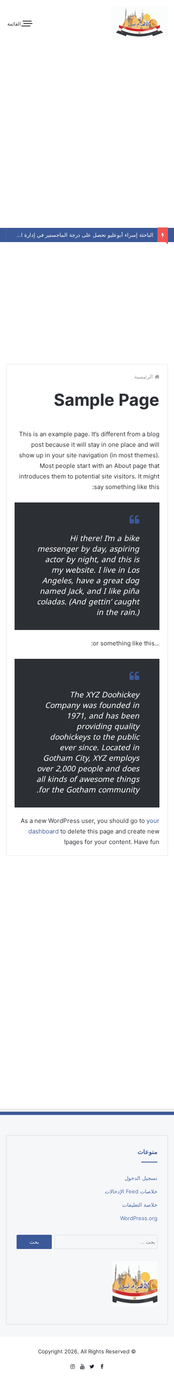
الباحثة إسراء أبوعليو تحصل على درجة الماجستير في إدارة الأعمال (79, 235)
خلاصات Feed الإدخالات (131, 1191)
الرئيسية (144, 376)
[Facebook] (101, 1367)
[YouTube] (82, 1367)
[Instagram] (72, 1367)
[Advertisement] (87, 301)
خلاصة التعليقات (139, 1204)
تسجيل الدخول (141, 1178)
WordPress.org (138, 1218)
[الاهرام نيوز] (139, 22)
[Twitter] (92, 1367)
